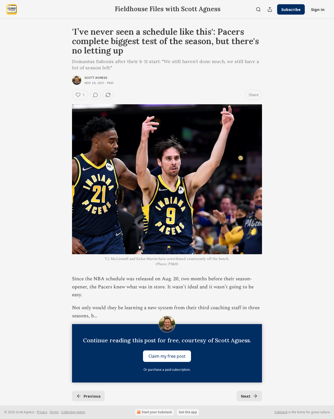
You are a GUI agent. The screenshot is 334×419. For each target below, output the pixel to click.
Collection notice (73, 412)
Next (245, 396)
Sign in (318, 9)
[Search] (258, 9)
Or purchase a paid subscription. (167, 369)
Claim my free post (167, 356)
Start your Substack (157, 412)
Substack (281, 412)
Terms (54, 412)
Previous (92, 396)
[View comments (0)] (95, 95)
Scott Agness (96, 78)
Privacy (42, 412)
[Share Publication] (270, 9)
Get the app (188, 412)
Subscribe (291, 9)
